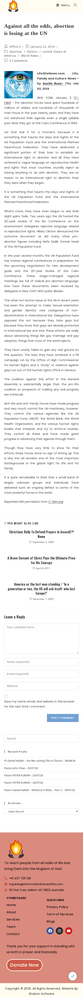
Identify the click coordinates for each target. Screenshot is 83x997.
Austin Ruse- (54, 83)
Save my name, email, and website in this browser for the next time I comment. (39, 704)
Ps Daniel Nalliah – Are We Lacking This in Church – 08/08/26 (39, 760)
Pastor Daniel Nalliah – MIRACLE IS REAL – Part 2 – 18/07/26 (39, 790)
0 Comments (18, 61)
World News (30, 56)
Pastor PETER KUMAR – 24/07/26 (23, 782)
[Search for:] (74, 5)
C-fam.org (55, 502)
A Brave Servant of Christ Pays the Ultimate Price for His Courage (41, 560)
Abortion (15, 52)
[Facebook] (50, 930)
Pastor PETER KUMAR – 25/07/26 (23, 775)
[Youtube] (68, 930)
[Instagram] (59, 930)
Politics (32, 52)
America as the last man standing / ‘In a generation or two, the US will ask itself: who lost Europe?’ (41, 588)
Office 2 (15, 46)
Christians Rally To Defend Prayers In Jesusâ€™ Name (41, 534)
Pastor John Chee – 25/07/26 (21, 768)
